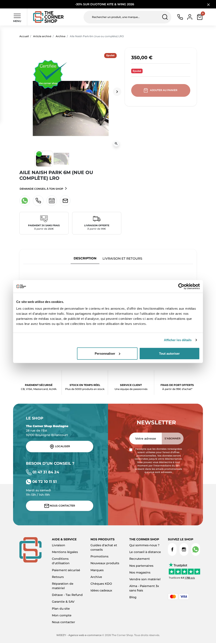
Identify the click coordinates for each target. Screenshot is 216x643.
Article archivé (42, 36)
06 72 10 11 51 (44, 481)
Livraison (58, 545)
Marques (97, 570)
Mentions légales (65, 552)
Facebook (172, 549)
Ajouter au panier (163, 90)
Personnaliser (105, 353)
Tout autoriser (169, 353)
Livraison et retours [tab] (122, 258)
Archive (60, 36)
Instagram (184, 549)
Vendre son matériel (145, 579)
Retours (58, 577)
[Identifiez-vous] (189, 17)
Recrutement (139, 559)
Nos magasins (139, 572)
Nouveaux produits (104, 563)
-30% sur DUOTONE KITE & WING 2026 (105, 4)
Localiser (62, 446)
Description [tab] (85, 258)
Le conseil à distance (145, 552)
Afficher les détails (178, 340)
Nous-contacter (62, 505)
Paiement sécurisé (66, 570)
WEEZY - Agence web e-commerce (78, 635)
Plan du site (61, 608)
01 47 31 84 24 (45, 472)
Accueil (24, 36)
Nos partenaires (141, 566)
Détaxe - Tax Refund (67, 595)
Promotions (99, 556)
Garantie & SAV (63, 601)
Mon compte (62, 615)
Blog (132, 597)
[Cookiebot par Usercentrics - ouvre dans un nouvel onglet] (181, 286)
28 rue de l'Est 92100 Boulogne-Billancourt (47, 430)
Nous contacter (63, 622)
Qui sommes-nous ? (144, 545)
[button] (200, 17)
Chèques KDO (101, 584)
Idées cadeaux (101, 590)
